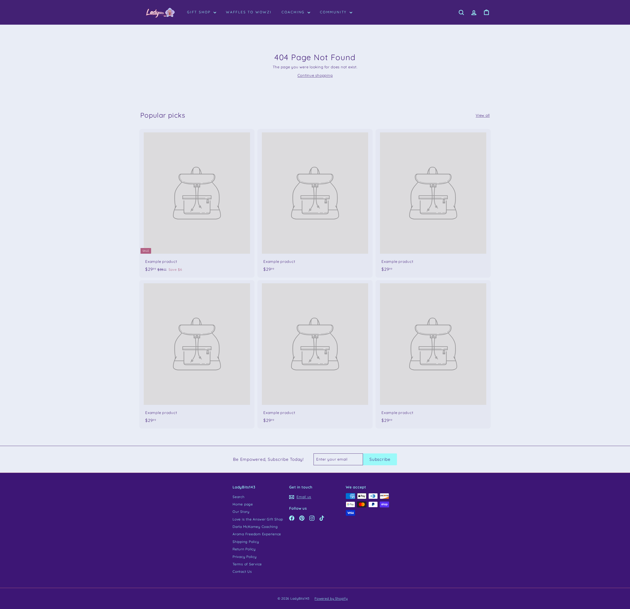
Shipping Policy (246, 541)
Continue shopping (315, 75)
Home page (243, 504)
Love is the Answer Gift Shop (258, 519)
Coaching (294, 12)
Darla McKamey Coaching (255, 526)
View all (483, 115)
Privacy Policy (245, 557)
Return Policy (244, 549)
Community (334, 12)
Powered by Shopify (331, 598)
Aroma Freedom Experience (257, 534)
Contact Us (242, 571)
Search (239, 497)
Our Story (241, 511)
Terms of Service (247, 564)
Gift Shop (199, 12)
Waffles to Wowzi (249, 12)
